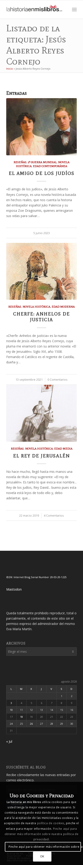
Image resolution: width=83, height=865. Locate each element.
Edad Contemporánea (50, 166)
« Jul (9, 741)
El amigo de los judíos (41, 173)
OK (42, 856)
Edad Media (63, 448)
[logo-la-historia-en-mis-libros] (34, 9)
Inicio (9, 68)
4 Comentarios (54, 516)
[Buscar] (64, 9)
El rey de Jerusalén (41, 456)
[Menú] (74, 9)
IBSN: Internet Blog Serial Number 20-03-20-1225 (36, 577)
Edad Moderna (63, 306)
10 (11, 710)
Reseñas (20, 162)
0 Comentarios (57, 380)
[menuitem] (64, 9)
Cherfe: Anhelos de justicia (41, 316)
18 (21, 716)
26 (31, 723)
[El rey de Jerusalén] (41, 413)
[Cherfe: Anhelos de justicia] (41, 271)
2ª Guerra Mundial (42, 162)
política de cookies (50, 823)
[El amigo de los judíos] (41, 126)
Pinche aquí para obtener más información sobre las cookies (45, 847)
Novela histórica (36, 306)
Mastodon (14, 589)
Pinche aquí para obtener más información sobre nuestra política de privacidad (41, 834)
